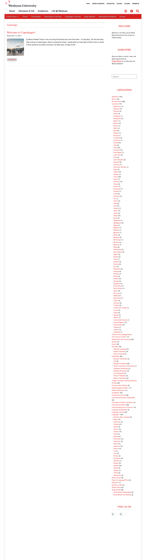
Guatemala (117, 189)
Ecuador (114, 342)
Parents (135, 4)
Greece (115, 186)
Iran (114, 198)
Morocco (116, 242)
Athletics (111, 4)
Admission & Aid (26, 11)
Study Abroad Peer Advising (122, 495)
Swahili (115, 468)
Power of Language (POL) (120, 480)
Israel (115, 203)
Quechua (116, 461)
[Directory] (125, 11)
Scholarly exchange (119, 349)
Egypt (115, 169)
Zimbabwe (116, 332)
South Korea (117, 288)
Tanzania (116, 303)
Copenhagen (117, 152)
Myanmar (116, 245)
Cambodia (116, 138)
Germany (116, 181)
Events (122, 16)
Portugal (116, 271)
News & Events (98, 4)
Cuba (115, 157)
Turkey (115, 313)
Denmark (116, 162)
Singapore (116, 283)
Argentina (116, 109)
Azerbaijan (116, 116)
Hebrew (115, 436)
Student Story (116, 487)
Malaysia (116, 228)
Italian (115, 444)
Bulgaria (116, 133)
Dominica (116, 165)
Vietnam (116, 330)
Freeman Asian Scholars (119, 385)
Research (115, 482)
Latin (115, 453)
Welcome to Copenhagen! (21, 32)
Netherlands (117, 249)
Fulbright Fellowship (119, 364)
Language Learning (73, 16)
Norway (115, 257)
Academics (43, 11)
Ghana (115, 184)
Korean (115, 448)
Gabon (115, 179)
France (115, 177)
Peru (114, 266)
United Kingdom (118, 322)
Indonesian (117, 441)
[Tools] (131, 11)
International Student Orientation (122, 402)
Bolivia (115, 128)
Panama (116, 264)
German (116, 431)
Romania (116, 274)
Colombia (116, 150)
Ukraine (115, 317)
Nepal (115, 247)
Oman (115, 259)
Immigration (116, 393)
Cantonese (116, 422)
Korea (115, 218)
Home (25, 16)
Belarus (115, 121)
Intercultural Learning (52, 16)
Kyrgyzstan (116, 220)
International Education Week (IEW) (123, 398)
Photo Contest (116, 478)
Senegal (116, 281)
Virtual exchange (118, 354)
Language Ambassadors (119, 410)
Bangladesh (117, 118)
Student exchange (119, 351)
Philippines (116, 269)
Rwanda (116, 279)
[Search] (137, 11)
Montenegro (117, 240)
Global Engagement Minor (120, 388)
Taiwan (115, 300)
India (115, 194)
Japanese (116, 446)
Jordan (115, 213)
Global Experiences (118, 390)
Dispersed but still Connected (121, 339)
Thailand (116, 305)
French (115, 429)
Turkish (115, 473)
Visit (88, 4)
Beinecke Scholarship (120, 359)
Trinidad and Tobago (120, 308)
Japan (115, 211)
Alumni (127, 4)
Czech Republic (118, 160)
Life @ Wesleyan (59, 11)
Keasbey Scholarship (120, 371)
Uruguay (116, 327)
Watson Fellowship (119, 378)
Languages (115, 414)
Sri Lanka (116, 293)
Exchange (115, 347)
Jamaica (116, 208)
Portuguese (117, 458)
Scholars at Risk (117, 485)
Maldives (116, 230)
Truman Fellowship (119, 376)
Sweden (116, 296)
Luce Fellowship (118, 373)
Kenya (115, 215)
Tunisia (115, 310)
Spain (115, 291)
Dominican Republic (119, 167)
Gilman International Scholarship (123, 366)
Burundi (115, 135)
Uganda (116, 315)
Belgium (116, 123)
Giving (119, 4)
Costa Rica (117, 155)
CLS (114, 361)
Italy (114, 206)
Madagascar (117, 223)
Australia (116, 111)
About (12, 11)
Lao (114, 451)
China (115, 148)
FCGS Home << (12, 16)
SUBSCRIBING (117, 61)
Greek (115, 434)
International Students (107, 16)
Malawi (115, 225)
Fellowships (36, 16)
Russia (115, 276)
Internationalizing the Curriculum (122, 407)
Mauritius (116, 233)
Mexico (115, 235)
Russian (116, 463)
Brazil (115, 131)
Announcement (116, 101)
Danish (115, 427)
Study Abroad (89, 16)
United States (117, 325)
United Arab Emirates (120, 320)
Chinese (116, 424)
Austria (115, 114)
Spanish (116, 466)
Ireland (115, 201)
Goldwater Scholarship (120, 368)
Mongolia (116, 237)
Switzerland (117, 298)
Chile (115, 145)
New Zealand (117, 252)
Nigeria (115, 254)
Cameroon (116, 140)
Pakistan (116, 262)
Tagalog (116, 470)
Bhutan (115, 126)
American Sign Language (121, 417)
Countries (115, 104)
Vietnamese (117, 475)
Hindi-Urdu (116, 439)
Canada (116, 143)
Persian (115, 456)
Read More (12, 59)
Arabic (115, 419)
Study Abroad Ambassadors (122, 492)
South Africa (117, 286)
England (116, 172)
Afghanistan (117, 106)
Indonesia (116, 196)
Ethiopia (116, 174)
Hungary (116, 191)
